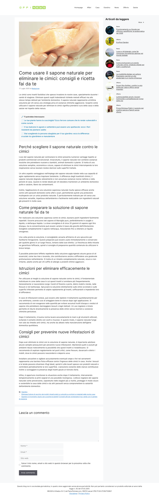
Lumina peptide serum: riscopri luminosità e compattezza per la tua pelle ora (129, 99)
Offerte (126, 7)
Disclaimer (73, 493)
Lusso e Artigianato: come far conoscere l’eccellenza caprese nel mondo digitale (129, 53)
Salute (135, 7)
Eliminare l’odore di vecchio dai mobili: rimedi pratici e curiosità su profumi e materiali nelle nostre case (58, 394)
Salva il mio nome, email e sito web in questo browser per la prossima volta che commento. (55, 464)
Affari (89, 7)
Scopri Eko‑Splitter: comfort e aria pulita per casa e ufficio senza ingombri (129, 87)
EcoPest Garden (122, 42)
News (117, 7)
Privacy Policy (84, 493)
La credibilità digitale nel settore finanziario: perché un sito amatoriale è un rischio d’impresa (129, 76)
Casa (97, 7)
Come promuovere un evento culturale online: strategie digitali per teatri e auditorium (130, 65)
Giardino (107, 7)
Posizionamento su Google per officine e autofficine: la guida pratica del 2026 (130, 31)
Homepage (78, 7)
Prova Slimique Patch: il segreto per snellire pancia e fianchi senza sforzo (130, 110)
